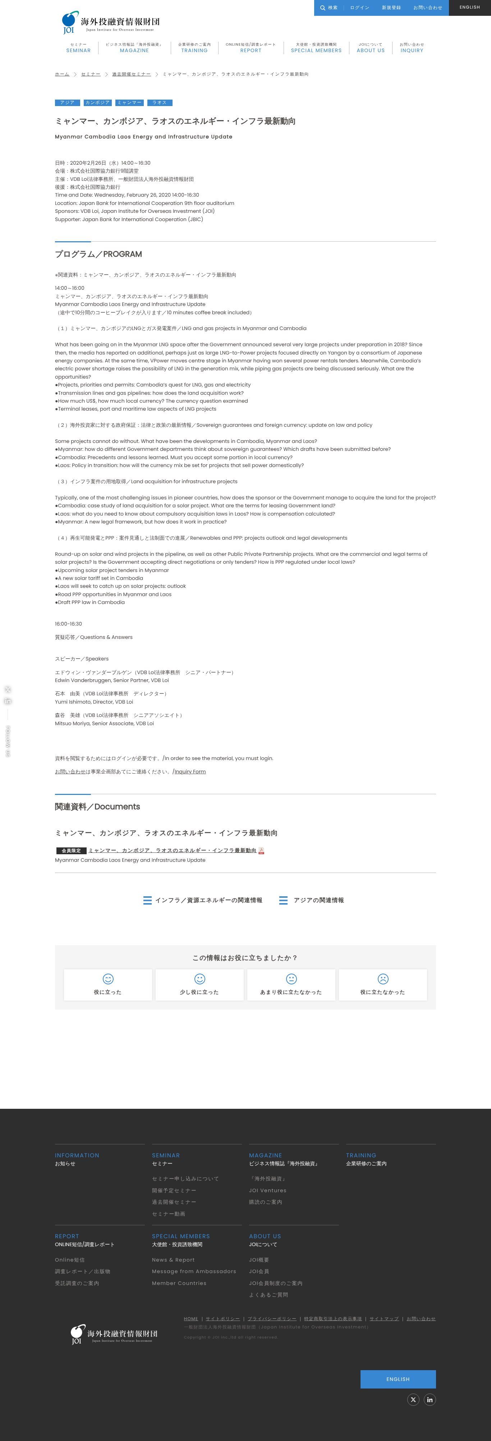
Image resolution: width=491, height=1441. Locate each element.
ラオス (159, 103)
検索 (333, 8)
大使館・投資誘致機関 (316, 48)
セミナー (78, 48)
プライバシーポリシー (272, 1319)
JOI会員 (259, 1271)
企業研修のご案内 (194, 48)
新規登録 (391, 8)
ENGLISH (470, 7)
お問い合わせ (412, 48)
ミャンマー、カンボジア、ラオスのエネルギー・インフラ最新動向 (159, 850)
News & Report (173, 1259)
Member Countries (179, 1283)
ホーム (62, 74)
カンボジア (98, 103)
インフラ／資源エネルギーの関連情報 (209, 900)
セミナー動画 (168, 1213)
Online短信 (70, 1259)
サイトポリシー (223, 1319)
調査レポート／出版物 (83, 1271)
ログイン (360, 8)
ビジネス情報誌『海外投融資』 (135, 48)
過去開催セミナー (131, 74)
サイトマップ (384, 1319)
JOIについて (371, 48)
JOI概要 (259, 1259)
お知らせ (77, 1159)
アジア (67, 103)
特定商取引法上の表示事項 (333, 1319)
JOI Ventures (268, 1190)
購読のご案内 (266, 1202)
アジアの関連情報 (319, 900)
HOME (191, 1319)
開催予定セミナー (174, 1190)
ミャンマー (129, 103)
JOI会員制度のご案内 (276, 1283)
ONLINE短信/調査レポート (251, 48)
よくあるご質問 (268, 1294)
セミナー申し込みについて (186, 1178)
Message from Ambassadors (194, 1271)
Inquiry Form (190, 771)
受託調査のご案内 (77, 1283)
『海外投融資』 (268, 1178)
